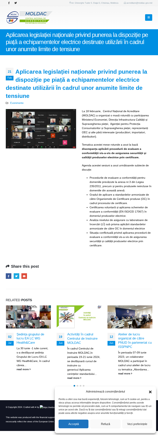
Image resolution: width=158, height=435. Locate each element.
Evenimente (17, 103)
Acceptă (73, 424)
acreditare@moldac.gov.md (139, 3)
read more (23, 369)
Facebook (8, 276)
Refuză (105, 424)
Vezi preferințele (137, 424)
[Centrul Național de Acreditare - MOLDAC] (29, 17)
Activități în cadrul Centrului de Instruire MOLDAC (82, 338)
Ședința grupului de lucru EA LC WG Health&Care (30, 338)
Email (24, 276)
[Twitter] (15, 3)
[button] (150, 391)
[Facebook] (9, 3)
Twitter (16, 276)
